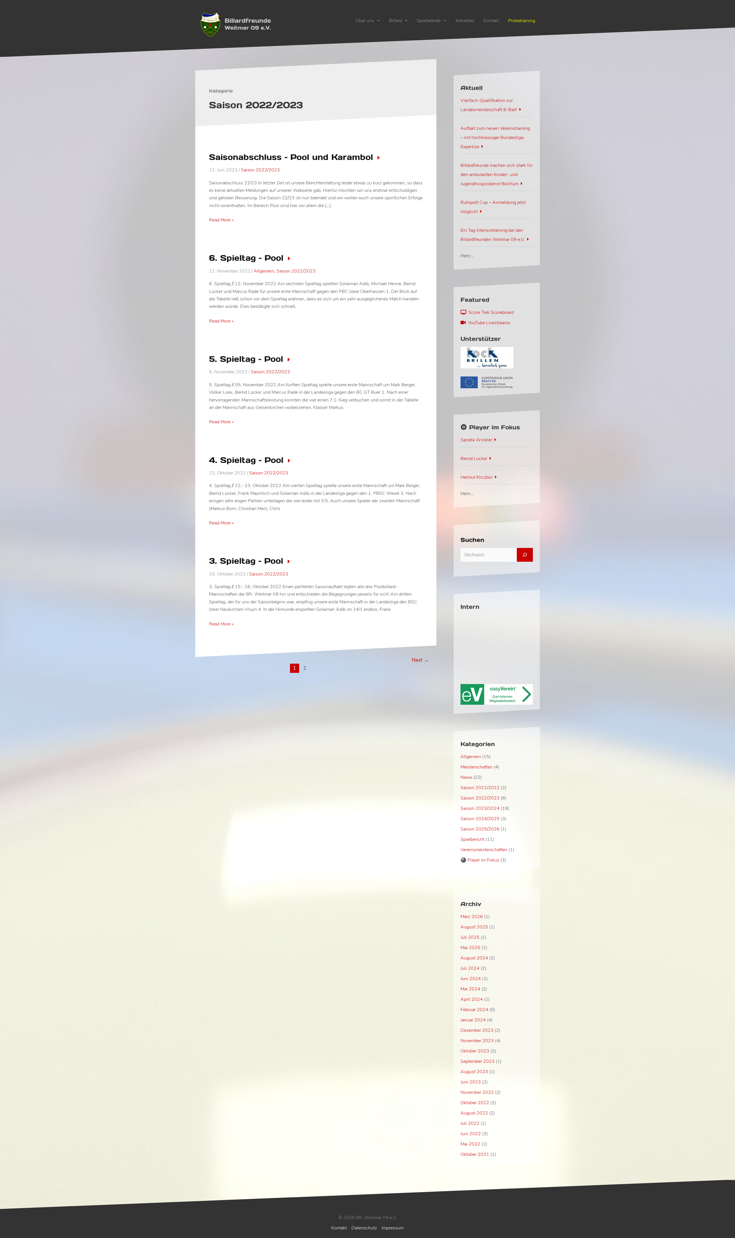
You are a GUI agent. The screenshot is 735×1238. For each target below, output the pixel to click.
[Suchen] (525, 555)
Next (420, 659)
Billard (395, 21)
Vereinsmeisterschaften (484, 850)
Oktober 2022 (475, 1103)
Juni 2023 (471, 1082)
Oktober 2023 (475, 1051)
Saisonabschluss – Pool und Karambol (291, 157)
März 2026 (472, 916)
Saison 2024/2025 (480, 819)
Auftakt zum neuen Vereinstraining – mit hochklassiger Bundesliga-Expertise (495, 137)
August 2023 (474, 1072)
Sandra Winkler (476, 440)
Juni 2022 (471, 1134)
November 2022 (477, 1092)
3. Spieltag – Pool (246, 561)
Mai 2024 (470, 989)
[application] (377, 21)
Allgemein (264, 271)
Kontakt (491, 21)
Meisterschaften (476, 767)
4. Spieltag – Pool (246, 460)
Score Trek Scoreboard (490, 312)
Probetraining (521, 21)
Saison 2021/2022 (480, 788)
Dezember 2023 (477, 1030)
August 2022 (474, 1113)
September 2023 (478, 1061)
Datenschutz (364, 1228)
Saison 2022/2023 (260, 170)
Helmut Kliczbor (477, 477)
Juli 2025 (470, 937)
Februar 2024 (474, 1010)
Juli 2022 (470, 1123)
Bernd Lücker (474, 458)
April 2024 (472, 999)
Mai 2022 (470, 1144)
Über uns (365, 21)
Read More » (221, 220)
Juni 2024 (471, 979)
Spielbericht (472, 839)
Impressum (393, 1228)
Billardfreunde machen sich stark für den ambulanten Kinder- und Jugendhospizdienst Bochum (497, 174)
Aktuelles (464, 21)
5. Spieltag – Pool (246, 359)
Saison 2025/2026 (480, 829)
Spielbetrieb (428, 21)
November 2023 (477, 1041)
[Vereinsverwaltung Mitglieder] (497, 694)
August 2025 (474, 927)
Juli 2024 (470, 968)
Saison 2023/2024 (480, 808)
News (466, 777)
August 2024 (474, 958)
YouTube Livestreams (488, 323)
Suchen (472, 540)
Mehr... (467, 256)
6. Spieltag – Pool (246, 258)
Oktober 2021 (475, 1154)
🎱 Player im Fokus (480, 860)
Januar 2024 (473, 1020)
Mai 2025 (470, 948)
